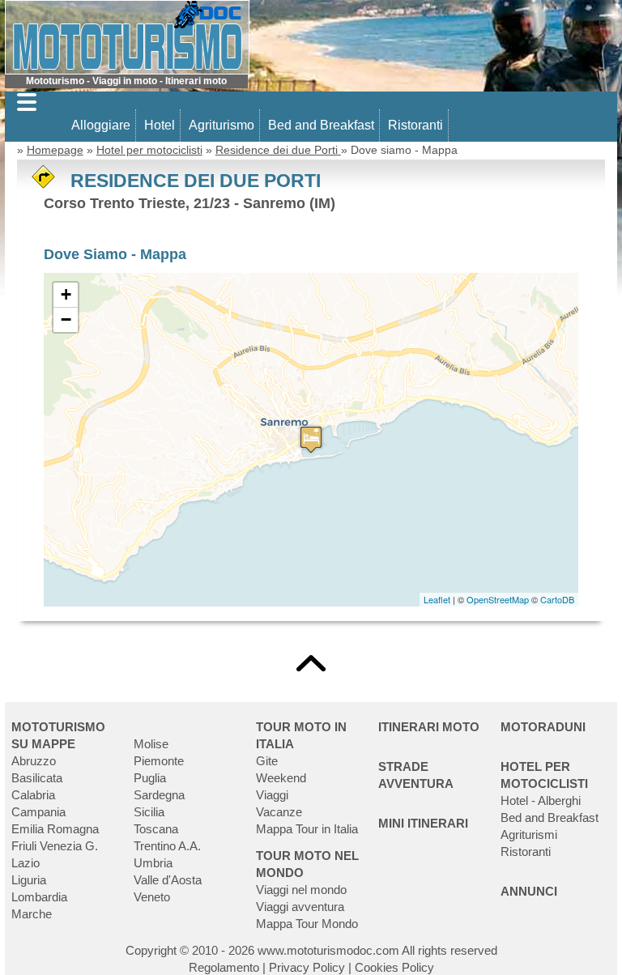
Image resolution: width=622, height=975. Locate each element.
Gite (267, 761)
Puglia (150, 778)
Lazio (25, 863)
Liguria (28, 880)
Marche (31, 914)
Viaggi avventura (300, 906)
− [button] (66, 319)
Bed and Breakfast (321, 125)
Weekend (281, 778)
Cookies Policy (394, 967)
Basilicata (36, 778)
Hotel (159, 125)
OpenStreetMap (497, 599)
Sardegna (159, 795)
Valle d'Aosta (168, 880)
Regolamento (224, 967)
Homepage (55, 149)
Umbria (153, 863)
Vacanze (279, 812)
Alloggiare (100, 125)
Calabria (33, 795)
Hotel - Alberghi (541, 800)
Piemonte (159, 761)
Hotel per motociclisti (149, 149)
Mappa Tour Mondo (307, 923)
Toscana (156, 829)
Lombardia (39, 897)
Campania (38, 812)
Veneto (152, 897)
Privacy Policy (307, 967)
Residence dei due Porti (278, 149)
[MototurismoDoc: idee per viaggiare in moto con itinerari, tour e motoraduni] (127, 36)
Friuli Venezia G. (54, 846)
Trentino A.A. (167, 846)
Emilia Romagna (55, 829)
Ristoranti (415, 125)
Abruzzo (33, 761)
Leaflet (437, 599)
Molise (151, 744)
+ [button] (66, 294)
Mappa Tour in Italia (307, 829)
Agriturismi (529, 834)
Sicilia (149, 812)
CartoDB (557, 599)
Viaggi (272, 795)
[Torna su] (311, 662)
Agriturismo (221, 125)
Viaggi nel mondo (301, 889)
